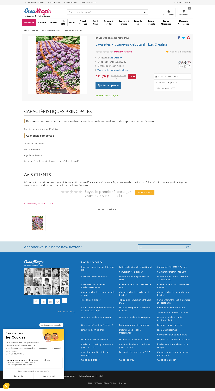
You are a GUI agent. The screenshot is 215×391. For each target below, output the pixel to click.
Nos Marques (70, 2)
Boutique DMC (54, 2)
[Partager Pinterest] (188, 38)
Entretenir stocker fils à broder (134, 325)
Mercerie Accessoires (183, 22)
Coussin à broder (108, 22)
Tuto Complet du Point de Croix (172, 312)
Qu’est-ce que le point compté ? (134, 317)
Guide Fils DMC (126, 359)
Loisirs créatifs (151, 22)
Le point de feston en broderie (134, 339)
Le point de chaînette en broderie (173, 339)
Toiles (72, 22)
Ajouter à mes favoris (180, 51)
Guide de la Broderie (167, 359)
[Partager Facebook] (179, 38)
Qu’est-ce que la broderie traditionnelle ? (169, 319)
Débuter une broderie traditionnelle (130, 331)
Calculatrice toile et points (94, 276)
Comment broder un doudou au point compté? (134, 346)
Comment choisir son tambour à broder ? (173, 293)
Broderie (41, 22)
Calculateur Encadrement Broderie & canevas (93, 286)
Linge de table (138, 22)
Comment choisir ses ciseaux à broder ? (134, 293)
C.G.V (100, 376)
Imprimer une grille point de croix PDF (97, 268)
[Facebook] (36, 302)
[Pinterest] (50, 302)
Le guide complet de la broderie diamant (134, 309)
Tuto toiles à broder (90, 299)
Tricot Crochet (83, 22)
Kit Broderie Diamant (35, 2)
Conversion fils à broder (131, 271)
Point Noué (95, 22)
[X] (57, 302)
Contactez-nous (182, 2)
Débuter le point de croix (169, 325)
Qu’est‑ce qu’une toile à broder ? (97, 325)
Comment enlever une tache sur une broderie (173, 353)
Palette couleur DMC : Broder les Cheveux (173, 286)
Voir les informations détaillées (112, 70)
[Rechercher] (145, 12)
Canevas (53, 22)
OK (187, 246)
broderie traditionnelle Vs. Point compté (173, 346)
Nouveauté (29, 22)
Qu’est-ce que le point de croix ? (96, 317)
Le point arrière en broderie (95, 339)
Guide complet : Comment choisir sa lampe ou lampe (97, 309)
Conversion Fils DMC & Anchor (172, 267)
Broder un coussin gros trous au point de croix (97, 346)
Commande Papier (88, 2)
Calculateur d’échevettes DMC (171, 271)
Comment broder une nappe (171, 307)
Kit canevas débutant (51, 30)
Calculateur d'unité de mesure (172, 334)
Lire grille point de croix (92, 329)
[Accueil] (25, 30)
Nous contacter (68, 376)
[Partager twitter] (183, 38)
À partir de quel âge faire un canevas (95, 353)
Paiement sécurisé (86, 376)
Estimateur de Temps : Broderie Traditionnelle (172, 278)
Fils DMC (63, 22)
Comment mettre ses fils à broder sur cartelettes (173, 301)
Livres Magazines (166, 22)
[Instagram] (43, 302)
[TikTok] (64, 302)
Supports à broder (124, 22)
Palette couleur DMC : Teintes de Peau (135, 286)
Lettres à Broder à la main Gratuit (135, 267)
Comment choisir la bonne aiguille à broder (98, 293)
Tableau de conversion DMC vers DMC (135, 301)
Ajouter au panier (108, 85)
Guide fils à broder (90, 359)
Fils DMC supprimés (167, 329)
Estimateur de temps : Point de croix (134, 278)
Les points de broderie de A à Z (134, 352)
